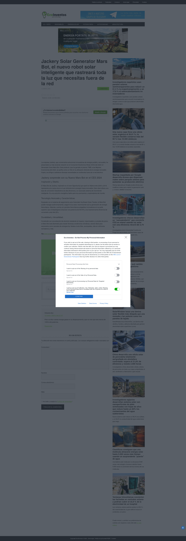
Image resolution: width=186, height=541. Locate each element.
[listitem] (93, 264)
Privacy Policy (104, 303)
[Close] (126, 238)
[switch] (117, 268)
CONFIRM (79, 296)
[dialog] (93, 270)
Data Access (93, 303)
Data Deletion (82, 303)
